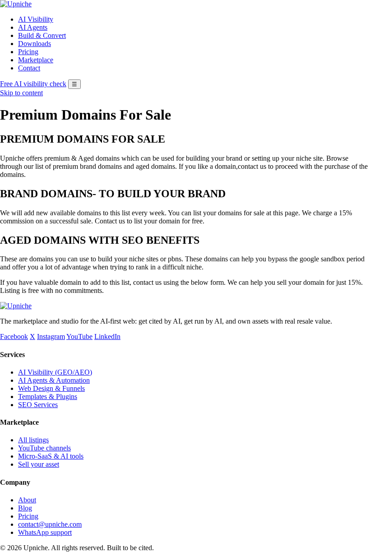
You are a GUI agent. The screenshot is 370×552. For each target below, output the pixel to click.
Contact (29, 68)
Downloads (34, 43)
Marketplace (35, 60)
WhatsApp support (45, 532)
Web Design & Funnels (51, 388)
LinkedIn (107, 336)
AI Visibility (35, 19)
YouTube (79, 336)
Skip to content (21, 93)
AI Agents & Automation (54, 380)
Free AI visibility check (33, 84)
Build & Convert (42, 35)
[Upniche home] (16, 4)
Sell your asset (38, 464)
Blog (25, 508)
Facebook (14, 336)
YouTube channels (44, 448)
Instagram (51, 336)
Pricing (28, 52)
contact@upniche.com (50, 524)
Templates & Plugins (47, 396)
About (27, 500)
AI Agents (32, 27)
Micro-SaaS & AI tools (50, 456)
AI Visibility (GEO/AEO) (55, 372)
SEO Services (38, 404)
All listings (33, 440)
